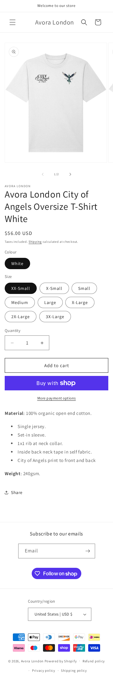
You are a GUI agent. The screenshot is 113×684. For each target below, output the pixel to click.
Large (50, 302)
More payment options (56, 398)
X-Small (54, 288)
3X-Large (55, 316)
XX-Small (20, 288)
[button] (12, 22)
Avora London (32, 661)
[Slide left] (43, 174)
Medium (19, 302)
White (17, 263)
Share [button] (17, 492)
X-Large (80, 302)
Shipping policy (74, 670)
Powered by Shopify (61, 661)
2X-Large (20, 316)
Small (84, 288)
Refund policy (94, 661)
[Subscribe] (88, 551)
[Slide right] (70, 174)
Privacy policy (43, 670)
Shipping (35, 242)
